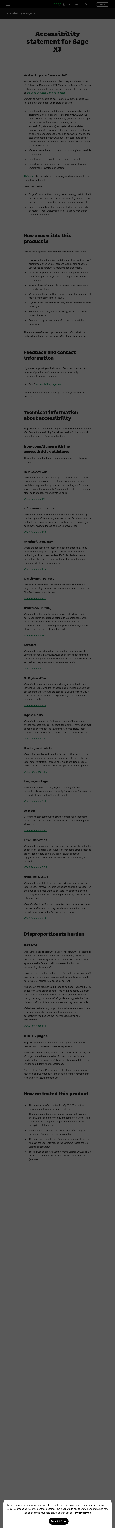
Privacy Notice (82, 1512)
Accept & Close (58, 1521)
